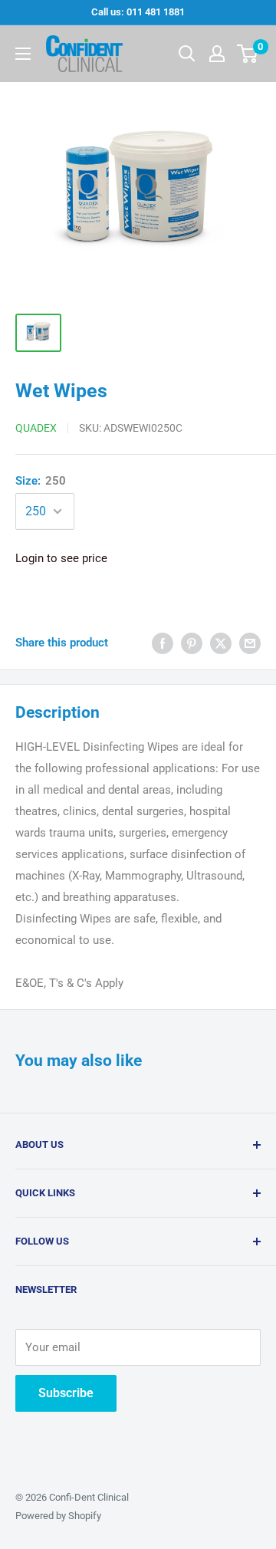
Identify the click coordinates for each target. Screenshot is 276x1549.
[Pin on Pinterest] (191, 643)
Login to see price (61, 558)
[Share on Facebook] (162, 643)
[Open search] (187, 53)
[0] (248, 53)
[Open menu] (23, 54)
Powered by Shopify (58, 1515)
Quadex (36, 428)
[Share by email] (250, 643)
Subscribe (66, 1393)
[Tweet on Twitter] (221, 643)
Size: (40, 481)
